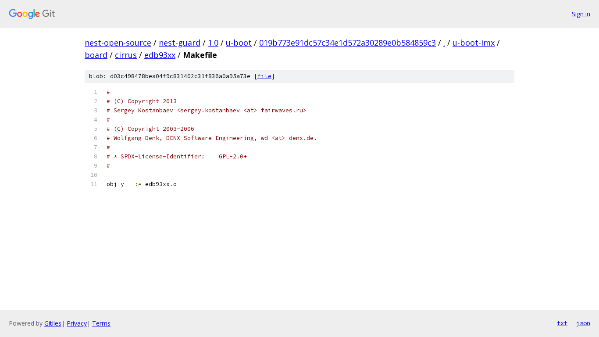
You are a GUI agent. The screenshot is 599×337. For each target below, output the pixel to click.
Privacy (77, 323)
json (583, 323)
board (96, 55)
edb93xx (159, 55)
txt (562, 323)
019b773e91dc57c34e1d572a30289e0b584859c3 (347, 42)
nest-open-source (118, 42)
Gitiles (52, 323)
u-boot (239, 42)
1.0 (213, 42)
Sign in (581, 14)
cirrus (126, 55)
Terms (101, 323)
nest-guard (179, 42)
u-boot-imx (474, 42)
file (264, 76)
